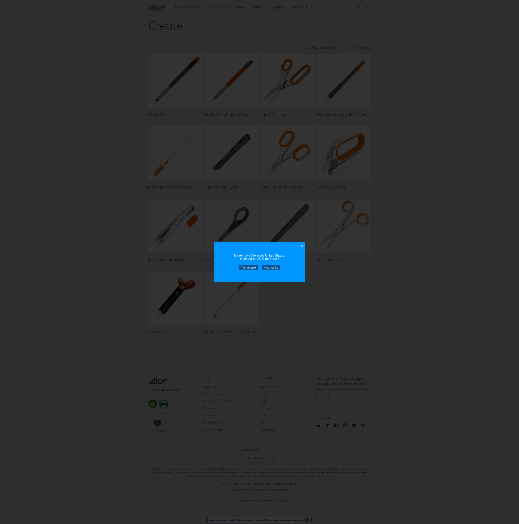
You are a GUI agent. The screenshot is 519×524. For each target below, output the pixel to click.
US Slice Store (266, 258)
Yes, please (248, 267)
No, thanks (271, 267)
